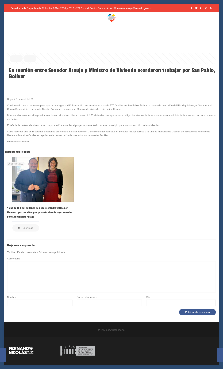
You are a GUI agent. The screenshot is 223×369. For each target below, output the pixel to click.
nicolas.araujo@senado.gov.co (134, 8)
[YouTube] (201, 8)
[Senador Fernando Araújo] (111, 17)
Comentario (13, 258)
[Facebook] (192, 8)
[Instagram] (206, 8)
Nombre (11, 297)
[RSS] (210, 8)
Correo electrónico (87, 297)
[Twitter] (196, 8)
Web (148, 297)
